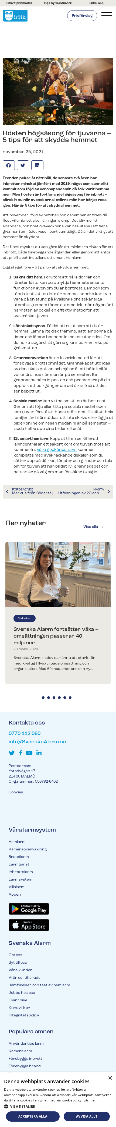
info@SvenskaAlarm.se (37, 742)
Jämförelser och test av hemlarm (39, 985)
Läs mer (89, 1100)
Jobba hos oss (22, 993)
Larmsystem (20, 880)
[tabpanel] (58, 613)
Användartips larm (26, 1044)
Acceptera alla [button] (32, 1116)
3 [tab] (54, 697)
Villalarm (17, 887)
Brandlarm (19, 857)
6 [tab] (70, 697)
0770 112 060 (24, 733)
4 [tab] (59, 697)
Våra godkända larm (57, 450)
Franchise (18, 1000)
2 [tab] (48, 697)
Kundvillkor (19, 1008)
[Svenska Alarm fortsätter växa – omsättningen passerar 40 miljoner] (58, 574)
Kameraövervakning (28, 849)
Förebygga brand (25, 1066)
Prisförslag (82, 16)
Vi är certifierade (24, 978)
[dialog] (58, 1099)
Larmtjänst (19, 865)
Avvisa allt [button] (86, 1116)
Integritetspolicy (24, 1015)
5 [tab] (64, 697)
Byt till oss (18, 963)
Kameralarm (20, 1051)
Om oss (15, 955)
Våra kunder (20, 970)
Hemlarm (17, 842)
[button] (9, 165)
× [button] (110, 1078)
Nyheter (24, 618)
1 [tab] (43, 697)
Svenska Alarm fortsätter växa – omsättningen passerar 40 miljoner (55, 636)
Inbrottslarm (21, 872)
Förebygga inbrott (25, 1059)
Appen (15, 895)
